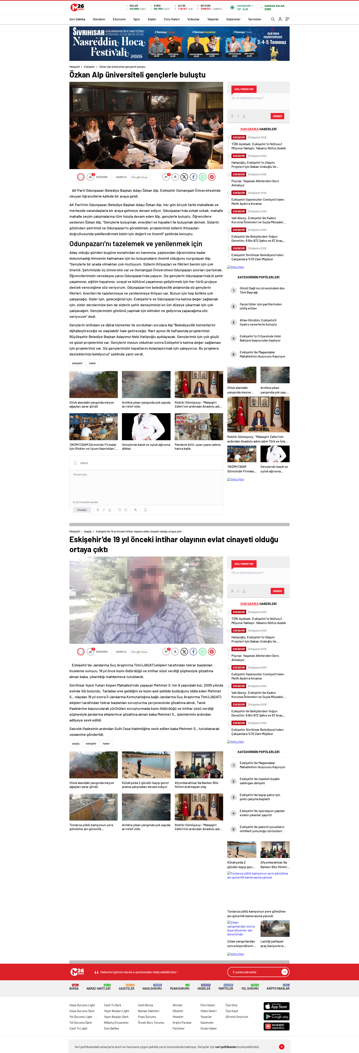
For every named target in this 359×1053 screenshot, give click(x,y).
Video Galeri (208, 1011)
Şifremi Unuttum (237, 1017)
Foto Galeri (172, 19)
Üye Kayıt (232, 1011)
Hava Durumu (152, 987)
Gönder (82, 510)
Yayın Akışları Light (116, 1011)
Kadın (152, 19)
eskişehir (77, 363)
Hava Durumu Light (82, 1005)
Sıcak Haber (208, 1028)
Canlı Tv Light (78, 1028)
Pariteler (226, 987)
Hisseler (204, 987)
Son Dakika (77, 19)
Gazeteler (233, 19)
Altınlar (178, 1005)
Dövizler (178, 1011)
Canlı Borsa (145, 1005)
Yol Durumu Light (80, 1017)
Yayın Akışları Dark (116, 1017)
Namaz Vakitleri (99, 987)
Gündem (99, 19)
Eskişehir (89, 66)
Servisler (254, 19)
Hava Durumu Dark (82, 1011)
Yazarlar (213, 19)
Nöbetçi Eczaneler (116, 1022)
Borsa (74, 987)
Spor (136, 19)
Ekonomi (119, 19)
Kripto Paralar (278, 987)
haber (92, 363)
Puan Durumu (179, 987)
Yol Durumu (250, 987)
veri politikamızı (225, 1047)
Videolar (193, 19)
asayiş (75, 743)
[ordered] (120, 509)
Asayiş (87, 531)
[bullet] (125, 509)
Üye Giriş (231, 1005)
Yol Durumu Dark (80, 1022)
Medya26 (74, 66)
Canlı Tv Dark (112, 1005)
